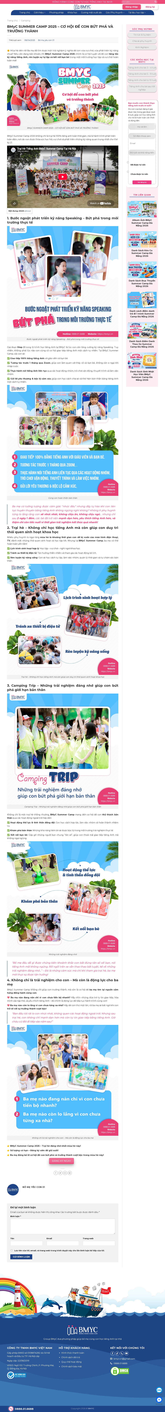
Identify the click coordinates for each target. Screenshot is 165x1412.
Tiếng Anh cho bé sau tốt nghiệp (142, 88)
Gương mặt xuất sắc (91, 12)
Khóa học (72, 12)
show (27, 211)
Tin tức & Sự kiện (142, 35)
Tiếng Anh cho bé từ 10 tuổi (142, 80)
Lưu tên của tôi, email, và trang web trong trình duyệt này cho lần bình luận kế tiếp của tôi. (59, 1250)
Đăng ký (150, 7)
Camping (25, 20)
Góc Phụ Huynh (114, 12)
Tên (12, 1238)
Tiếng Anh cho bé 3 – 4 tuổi (142, 67)
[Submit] (155, 2)
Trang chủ (24, 12)
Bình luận (15, 1216)
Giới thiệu (39, 12)
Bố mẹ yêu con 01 (46, 40)
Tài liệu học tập (136, 12)
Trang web (88, 1238)
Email (49, 1238)
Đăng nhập (132, 7)
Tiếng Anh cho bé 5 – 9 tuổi (142, 74)
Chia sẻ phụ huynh (142, 41)
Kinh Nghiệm (142, 47)
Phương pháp (56, 12)
